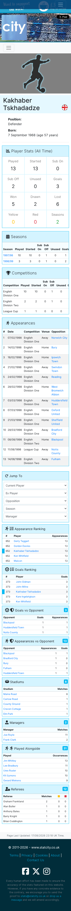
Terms (14, 855)
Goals (57, 179)
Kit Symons (9, 775)
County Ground (11, 703)
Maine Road (10, 694)
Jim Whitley (9, 760)
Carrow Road (10, 698)
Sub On (57, 161)
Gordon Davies (22, 545)
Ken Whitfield (21, 555)
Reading (56, 376)
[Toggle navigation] (8, 48)
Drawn (35, 197)
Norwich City (59, 337)
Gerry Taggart (21, 541)
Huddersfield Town (13, 627)
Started (35, 161)
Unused (35, 179)
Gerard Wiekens (12, 780)
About (55, 855)
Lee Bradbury (10, 765)
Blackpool (57, 439)
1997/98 (8, 255)
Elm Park (8, 713)
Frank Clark (9, 739)
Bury (54, 347)
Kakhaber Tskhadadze (26, 550)
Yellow (13, 214)
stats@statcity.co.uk (33, 896)
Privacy (27, 855)
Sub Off (13, 179)
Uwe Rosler (9, 770)
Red (35, 214)
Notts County (10, 632)
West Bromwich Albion (57, 390)
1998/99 (8, 261)
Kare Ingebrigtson (25, 596)
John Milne (22, 586)
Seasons (57, 214)
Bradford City (10, 658)
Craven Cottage (12, 708)
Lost (57, 197)
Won (13, 197)
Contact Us (35, 860)
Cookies (42, 855)
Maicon (18, 560)
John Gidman (23, 581)
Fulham (55, 459)
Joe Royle (8, 734)
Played (13, 161)
